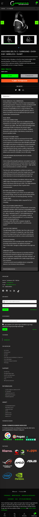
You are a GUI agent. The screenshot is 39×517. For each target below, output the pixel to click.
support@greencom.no (11, 284)
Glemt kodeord (33, 309)
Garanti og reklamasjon (9, 375)
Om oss (5, 355)
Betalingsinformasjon (10, 395)
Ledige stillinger (9, 409)
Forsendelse (7, 495)
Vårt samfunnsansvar (9, 380)
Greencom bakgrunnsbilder (10, 361)
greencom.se (8, 412)
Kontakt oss (6, 371)
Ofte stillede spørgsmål (25, 499)
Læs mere (34, 329)
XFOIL (6, 411)
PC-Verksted (8, 391)
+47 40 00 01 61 (10, 282)
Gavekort (6, 354)
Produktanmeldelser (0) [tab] (9, 269)
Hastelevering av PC (10, 393)
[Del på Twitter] (15, 90)
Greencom (7, 340)
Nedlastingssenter (9, 396)
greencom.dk (8, 414)
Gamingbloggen (8, 359)
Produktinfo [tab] (6, 96)
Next (36, 22)
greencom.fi (8, 416)
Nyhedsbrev (11, 499)
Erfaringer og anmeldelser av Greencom (13, 357)
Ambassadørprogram (10, 405)
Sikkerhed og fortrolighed (28, 495)
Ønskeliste (30, 75)
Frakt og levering (8, 377)
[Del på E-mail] (23, 90)
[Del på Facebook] (19, 90)
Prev (2, 22)
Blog (16, 499)
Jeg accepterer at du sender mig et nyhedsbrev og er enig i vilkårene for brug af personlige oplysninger (17, 325)
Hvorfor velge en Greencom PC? (12, 389)
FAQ (5, 378)
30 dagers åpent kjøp (9, 373)
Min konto (6, 350)
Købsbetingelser (16, 495)
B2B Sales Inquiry (9, 407)
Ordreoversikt (7, 352)
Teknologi (6, 362)
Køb (11, 75)
